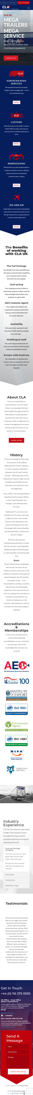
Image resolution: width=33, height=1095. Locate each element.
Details (17, 102)
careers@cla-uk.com (8, 1027)
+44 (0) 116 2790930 (23, 3)
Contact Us (11, 58)
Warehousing (16, 163)
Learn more (16, 440)
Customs (16, 122)
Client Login (12, 3)
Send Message (18, 1072)
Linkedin (8, 1015)
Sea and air (16, 205)
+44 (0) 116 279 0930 (15, 993)
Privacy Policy (24, 1085)
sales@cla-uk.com (7, 1013)
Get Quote (4, 3)
